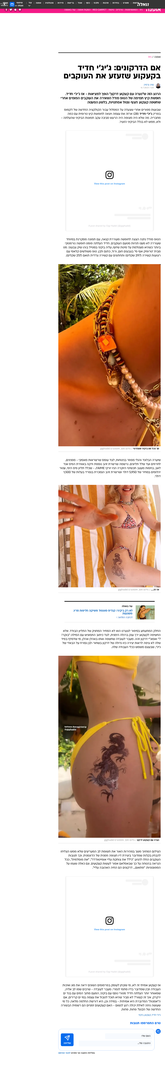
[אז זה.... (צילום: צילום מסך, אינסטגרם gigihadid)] (109, 539)
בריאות (70, 3)
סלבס (96, 3)
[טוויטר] (11, 10)
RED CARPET (100, 10)
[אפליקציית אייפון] (15, 10)
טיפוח (111, 10)
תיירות (60, 3)
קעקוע (147, 1015)
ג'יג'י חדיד (156, 1015)
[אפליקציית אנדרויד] (20, 10)
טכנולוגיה (49, 3)
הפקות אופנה (84, 10)
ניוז (141, 10)
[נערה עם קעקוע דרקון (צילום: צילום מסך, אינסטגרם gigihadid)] (109, 749)
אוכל (80, 3)
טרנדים (119, 10)
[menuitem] (124, 4)
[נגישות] (4, 4)
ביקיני (140, 1015)
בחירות (115, 3)
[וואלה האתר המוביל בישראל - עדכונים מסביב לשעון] (143, 4)
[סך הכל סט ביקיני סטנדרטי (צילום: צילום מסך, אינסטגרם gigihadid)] (109, 358)
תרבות (106, 3)
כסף (88, 3)
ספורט (126, 3)
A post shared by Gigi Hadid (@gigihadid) (109, 225)
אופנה (38, 3)
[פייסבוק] (6, 10)
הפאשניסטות (131, 10)
